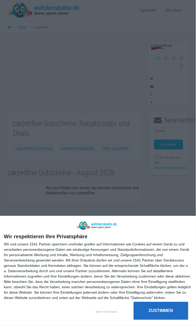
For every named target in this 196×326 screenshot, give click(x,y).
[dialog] (98, 271)
